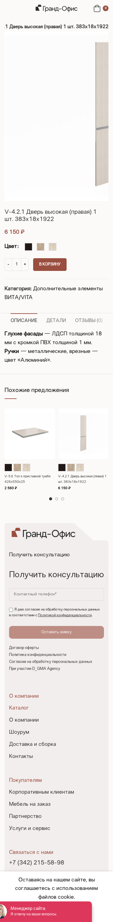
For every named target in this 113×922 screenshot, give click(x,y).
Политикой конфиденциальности (65, 615)
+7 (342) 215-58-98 (36, 863)
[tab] (24, 320)
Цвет (11, 246)
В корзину (50, 264)
